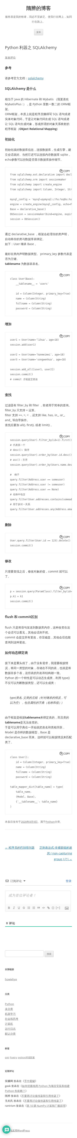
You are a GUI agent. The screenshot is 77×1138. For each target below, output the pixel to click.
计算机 (9, 1024)
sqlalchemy (36, 78)
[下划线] (18, 907)
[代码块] (43, 907)
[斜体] (13, 907)
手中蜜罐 (29, 1081)
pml (7, 1057)
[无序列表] (33, 907)
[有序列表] (28, 907)
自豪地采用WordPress (17, 1130)
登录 (68, 881)
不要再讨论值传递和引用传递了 (40, 1096)
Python (50, 822)
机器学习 (10, 1014)
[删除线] (23, 907)
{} (53, 907)
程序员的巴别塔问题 (19, 847)
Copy (66, 171)
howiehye (11, 979)
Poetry (13, 1057)
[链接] (48, 907)
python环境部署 (26, 1057)
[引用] (38, 907)
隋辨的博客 (38, 8)
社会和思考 (11, 1019)
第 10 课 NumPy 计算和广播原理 (46, 1106)
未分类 (9, 1009)
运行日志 (10, 1029)
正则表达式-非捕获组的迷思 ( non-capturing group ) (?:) (55, 853)
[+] (58, 907)
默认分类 (10, 1033)
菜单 (38, 32)
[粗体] (8, 907)
